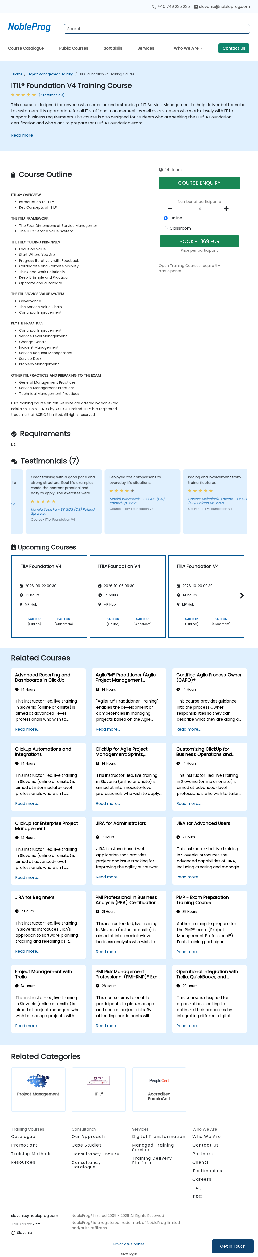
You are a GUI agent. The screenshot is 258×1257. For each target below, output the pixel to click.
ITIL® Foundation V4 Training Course (106, 74)
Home (17, 74)
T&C (197, 1196)
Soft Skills (113, 48)
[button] (241, 595)
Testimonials (207, 1171)
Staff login (129, 1254)
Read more (22, 135)
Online (176, 218)
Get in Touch (232, 1246)
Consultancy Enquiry (95, 1154)
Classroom (180, 228)
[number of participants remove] (171, 209)
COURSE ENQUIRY (199, 183)
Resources (23, 1162)
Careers (201, 1179)
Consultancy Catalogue (86, 1165)
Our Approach (88, 1136)
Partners (202, 1154)
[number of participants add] (228, 209)
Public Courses (73, 48)
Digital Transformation (158, 1136)
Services (146, 48)
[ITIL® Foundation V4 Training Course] (34, 26)
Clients (200, 1162)
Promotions (24, 1145)
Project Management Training (50, 74)
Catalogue (23, 1136)
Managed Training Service (153, 1147)
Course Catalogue (26, 48)
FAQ (197, 1188)
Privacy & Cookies (129, 1244)
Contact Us (234, 48)
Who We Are (187, 48)
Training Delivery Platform (152, 1160)
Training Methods (31, 1154)
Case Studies (87, 1145)
